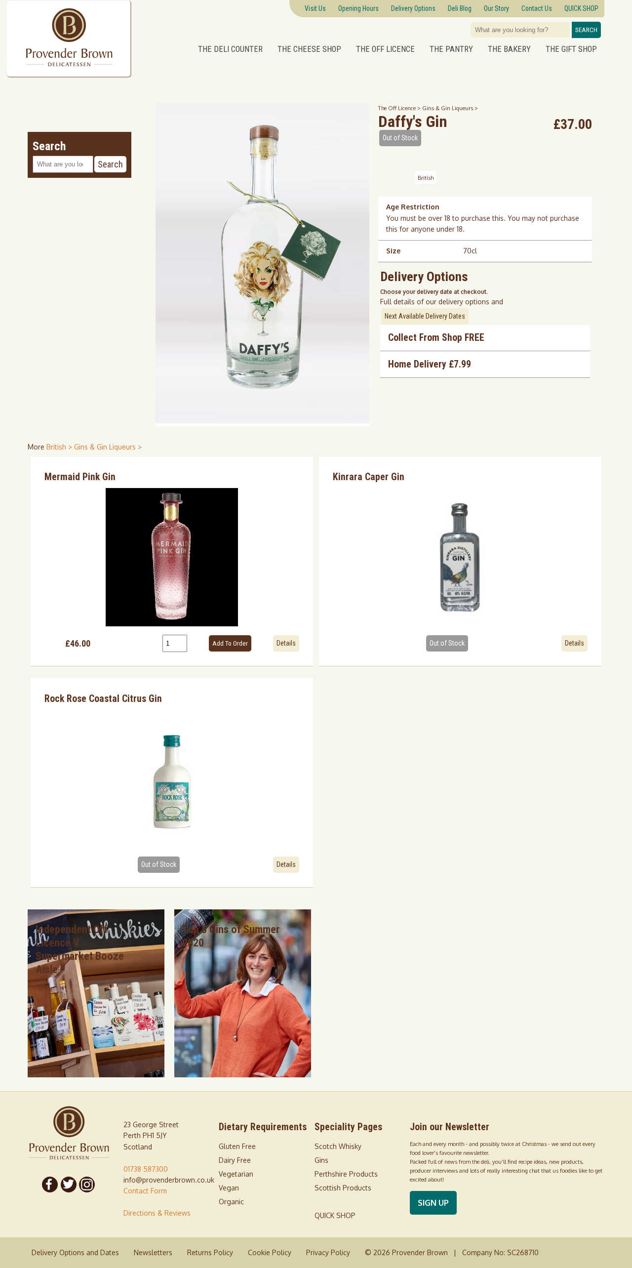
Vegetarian (236, 1174)
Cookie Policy (269, 1252)
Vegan (229, 1188)
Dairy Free (235, 1160)
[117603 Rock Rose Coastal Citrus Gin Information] (171, 778)
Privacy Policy (328, 1252)
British (426, 177)
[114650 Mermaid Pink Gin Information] (171, 557)
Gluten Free (237, 1146)
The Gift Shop (571, 48)
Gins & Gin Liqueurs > (450, 108)
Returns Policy (210, 1252)
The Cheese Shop (309, 48)
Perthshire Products (346, 1174)
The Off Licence (385, 48)
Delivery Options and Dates (75, 1252)
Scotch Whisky (338, 1146)
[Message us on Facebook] (49, 1184)
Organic (231, 1201)
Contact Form (145, 1190)
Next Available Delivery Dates (425, 316)
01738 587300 (145, 1169)
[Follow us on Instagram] (87, 1184)
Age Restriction (412, 207)
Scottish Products (343, 1188)
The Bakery (509, 48)
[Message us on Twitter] (68, 1184)
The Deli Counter (230, 48)
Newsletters (153, 1252)
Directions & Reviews (157, 1213)
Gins (321, 1160)
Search (586, 30)
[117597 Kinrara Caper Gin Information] (460, 557)
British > (60, 447)
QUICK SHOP (335, 1215)
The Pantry (451, 48)
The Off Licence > (400, 108)
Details (286, 643)
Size (393, 250)
